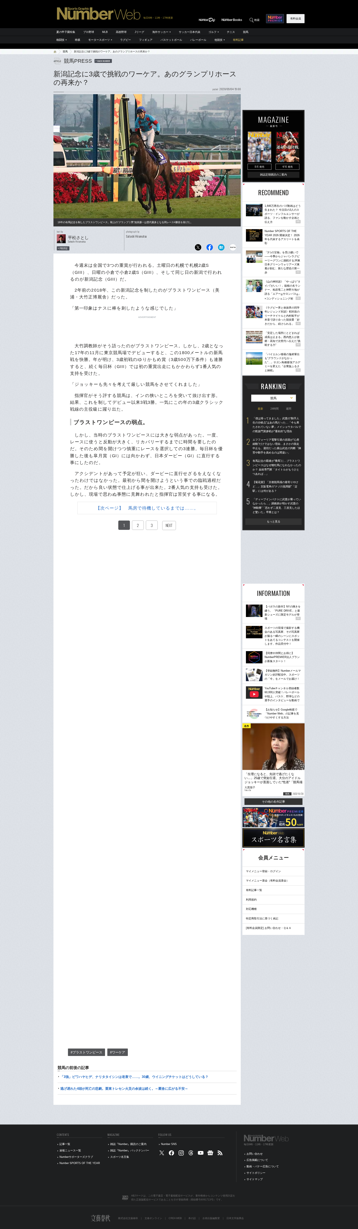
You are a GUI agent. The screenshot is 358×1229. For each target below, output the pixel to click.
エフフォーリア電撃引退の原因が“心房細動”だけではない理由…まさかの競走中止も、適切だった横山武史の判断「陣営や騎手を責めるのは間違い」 (277, 446)
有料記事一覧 (254, 890)
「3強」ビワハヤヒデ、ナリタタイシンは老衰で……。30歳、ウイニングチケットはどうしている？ (134, 1077)
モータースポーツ (99, 39)
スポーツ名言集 (119, 1156)
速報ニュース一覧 (70, 1150)
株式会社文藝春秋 (128, 1218)
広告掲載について (257, 1160)
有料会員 (295, 18)
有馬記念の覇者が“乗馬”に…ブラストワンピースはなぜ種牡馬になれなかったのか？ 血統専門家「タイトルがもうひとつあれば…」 (277, 467)
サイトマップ (255, 1179)
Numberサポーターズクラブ (76, 1156)
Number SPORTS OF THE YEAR (79, 1163)
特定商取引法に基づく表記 (262, 918)
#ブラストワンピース (86, 1052)
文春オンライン (153, 1218)
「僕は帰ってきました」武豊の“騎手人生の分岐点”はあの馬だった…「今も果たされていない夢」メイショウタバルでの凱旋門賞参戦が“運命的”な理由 (277, 425)
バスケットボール (171, 39)
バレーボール (198, 39)
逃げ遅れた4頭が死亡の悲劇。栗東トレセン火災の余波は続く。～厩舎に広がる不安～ (124, 1088)
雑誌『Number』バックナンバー (129, 1150)
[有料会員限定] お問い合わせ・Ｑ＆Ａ (268, 928)
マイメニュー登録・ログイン (263, 871)
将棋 (77, 39)
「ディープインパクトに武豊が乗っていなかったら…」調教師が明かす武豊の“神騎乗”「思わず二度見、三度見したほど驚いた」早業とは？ (277, 506)
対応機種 (251, 908)
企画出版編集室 (211, 1218)
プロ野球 (88, 32)
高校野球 (121, 32)
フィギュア (145, 39)
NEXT (169, 525)
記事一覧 (64, 1144)
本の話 (192, 1218)
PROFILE (64, 248)
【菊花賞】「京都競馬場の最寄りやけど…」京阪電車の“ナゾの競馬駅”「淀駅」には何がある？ (275, 486)
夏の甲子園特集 (65, 32)
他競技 (218, 39)
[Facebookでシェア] (209, 248)
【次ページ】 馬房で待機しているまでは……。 (147, 508)
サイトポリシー (256, 1172)
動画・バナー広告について (263, 1166)
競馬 (245, 32)
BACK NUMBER (103, 61)
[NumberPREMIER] (275, 18)
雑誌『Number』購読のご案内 (128, 1144)
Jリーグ (139, 32)
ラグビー (125, 39)
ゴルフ (212, 32)
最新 (260, 408)
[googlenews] (210, 1153)
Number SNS (169, 1144)
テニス (231, 32)
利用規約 (251, 899)
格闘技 (60, 39)
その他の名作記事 (273, 801)
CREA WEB (175, 1218)
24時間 (274, 408)
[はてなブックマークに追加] (221, 248)
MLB (105, 32)
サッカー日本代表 (189, 32)
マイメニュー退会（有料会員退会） (267, 880)
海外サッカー (160, 32)
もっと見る (273, 521)
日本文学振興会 (235, 1218)
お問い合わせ (255, 1153)
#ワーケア (117, 1052)
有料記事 (238, 39)
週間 (288, 408)
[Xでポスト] (198, 248)
